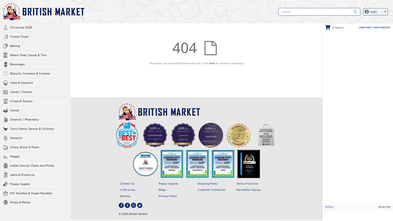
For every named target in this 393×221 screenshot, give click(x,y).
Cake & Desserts (21, 82)
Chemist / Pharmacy (24, 119)
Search (355, 11)
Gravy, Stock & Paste (24, 147)
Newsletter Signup (248, 189)
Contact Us (127, 183)
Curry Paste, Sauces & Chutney (32, 128)
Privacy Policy (168, 196)
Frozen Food (19, 36)
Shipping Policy (208, 183)
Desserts (16, 138)
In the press (127, 189)
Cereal (14, 110)
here (212, 63)
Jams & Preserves (22, 174)
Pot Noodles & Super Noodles (31, 193)
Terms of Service (247, 183)
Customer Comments (211, 189)
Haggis (15, 156)
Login (373, 11)
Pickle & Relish (20, 202)
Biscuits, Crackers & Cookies (30, 73)
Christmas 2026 (21, 27)
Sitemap (125, 196)
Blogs (162, 189)
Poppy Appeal (20, 184)
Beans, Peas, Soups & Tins (28, 55)
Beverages (17, 64)
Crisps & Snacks (21, 101)
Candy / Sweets (21, 92)
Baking (15, 45)
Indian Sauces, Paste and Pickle (32, 165)
